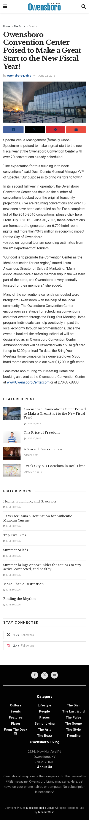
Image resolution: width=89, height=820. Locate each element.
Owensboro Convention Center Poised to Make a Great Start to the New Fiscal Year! (55, 413)
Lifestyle (44, 705)
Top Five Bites (14, 535)
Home (6, 26)
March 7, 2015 (34, 472)
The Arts (44, 730)
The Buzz (19, 26)
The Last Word (73, 711)
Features (15, 717)
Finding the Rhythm (19, 599)
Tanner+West (46, 812)
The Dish (73, 705)
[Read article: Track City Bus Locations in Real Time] (12, 470)
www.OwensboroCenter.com (28, 382)
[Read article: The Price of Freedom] (12, 437)
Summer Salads (15, 550)
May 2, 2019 (32, 455)
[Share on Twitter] (35, 129)
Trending (74, 736)
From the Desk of (15, 731)
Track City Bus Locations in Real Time (54, 466)
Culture (15, 705)
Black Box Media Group (40, 807)
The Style (73, 730)
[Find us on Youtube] (54, 675)
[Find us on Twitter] (44, 675)
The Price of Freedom (42, 433)
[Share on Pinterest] (55, 129)
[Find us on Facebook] (34, 675)
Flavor (15, 723)
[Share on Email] (76, 129)
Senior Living (45, 723)
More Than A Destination (23, 584)
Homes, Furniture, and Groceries (30, 501)
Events (33, 26)
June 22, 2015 (46, 75)
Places (44, 717)
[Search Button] (83, 6)
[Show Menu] (5, 6)
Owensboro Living (19, 75)
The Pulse (73, 717)
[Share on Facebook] (13, 129)
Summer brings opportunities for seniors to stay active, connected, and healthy (42, 567)
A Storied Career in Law (43, 449)
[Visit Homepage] (44, 6)
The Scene (73, 723)
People (44, 711)
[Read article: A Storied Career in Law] (12, 453)
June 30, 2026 (33, 438)
